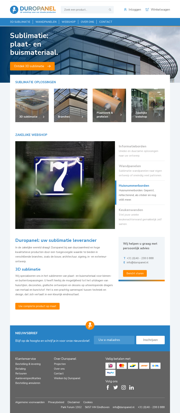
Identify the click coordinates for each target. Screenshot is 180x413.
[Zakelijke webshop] (148, 120)
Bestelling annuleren (27, 383)
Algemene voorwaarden (30, 402)
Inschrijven (150, 340)
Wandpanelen (46, 22)
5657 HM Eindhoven (97, 407)
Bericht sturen (135, 273)
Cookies (88, 402)
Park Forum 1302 (71, 407)
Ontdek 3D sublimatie (29, 66)
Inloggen (135, 10)
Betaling (20, 369)
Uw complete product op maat (37, 306)
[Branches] (70, 120)
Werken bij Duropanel (67, 378)
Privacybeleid (56, 402)
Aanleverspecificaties (28, 378)
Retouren (21, 373)
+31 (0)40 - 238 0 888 (140, 258)
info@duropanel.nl (137, 262)
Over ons (87, 22)
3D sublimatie (20, 22)
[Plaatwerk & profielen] (109, 120)
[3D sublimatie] (32, 120)
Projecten (60, 364)
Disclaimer (74, 402)
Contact (105, 22)
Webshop (69, 22)
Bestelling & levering (28, 364)
